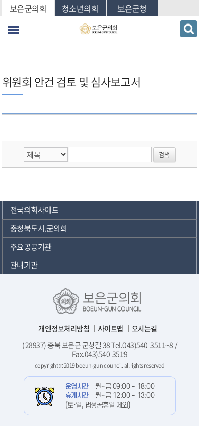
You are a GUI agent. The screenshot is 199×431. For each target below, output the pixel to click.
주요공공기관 (31, 246)
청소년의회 (80, 8)
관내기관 (24, 265)
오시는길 (144, 328)
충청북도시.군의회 (38, 228)
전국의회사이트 (34, 210)
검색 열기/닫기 (188, 28)
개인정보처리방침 (63, 328)
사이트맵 (110, 328)
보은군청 (132, 8)
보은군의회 (28, 8)
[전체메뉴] (13, 29)
